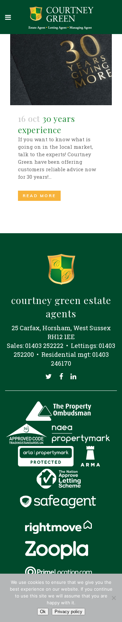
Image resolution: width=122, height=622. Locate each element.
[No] (113, 597)
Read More (39, 195)
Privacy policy (68, 611)
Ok (43, 611)
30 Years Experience (46, 124)
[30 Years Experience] (61, 69)
